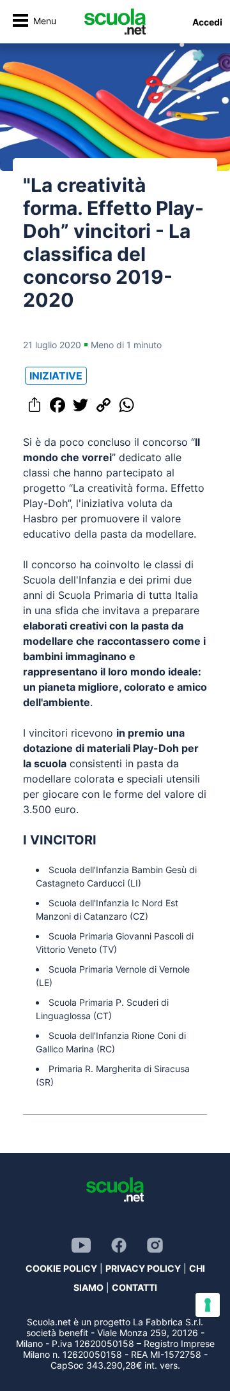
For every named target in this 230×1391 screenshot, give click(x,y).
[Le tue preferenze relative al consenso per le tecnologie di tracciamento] (207, 1305)
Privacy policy (143, 1268)
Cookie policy (61, 1268)
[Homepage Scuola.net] (115, 22)
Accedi (207, 22)
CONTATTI (134, 1287)
